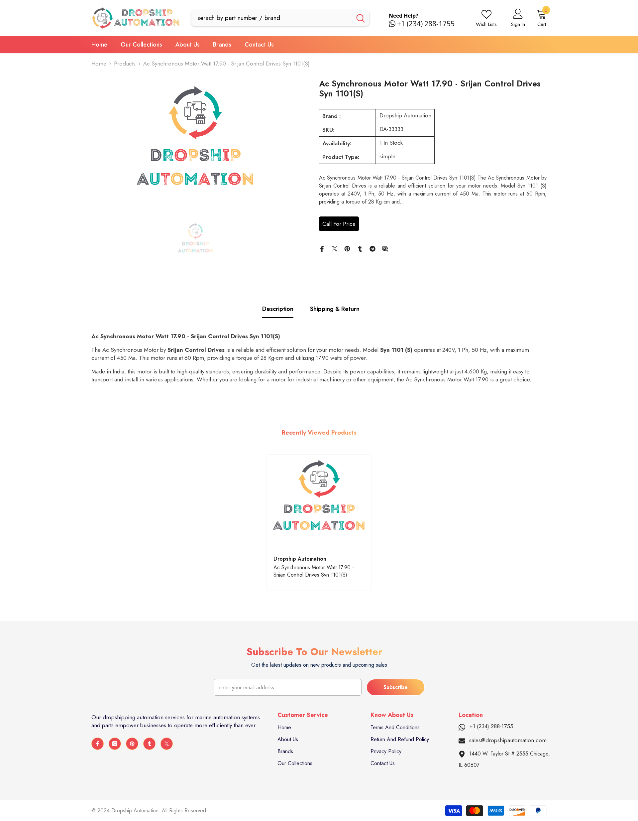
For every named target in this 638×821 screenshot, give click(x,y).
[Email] (385, 248)
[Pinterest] (347, 248)
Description (277, 309)
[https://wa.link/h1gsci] (393, 23)
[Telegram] (372, 248)
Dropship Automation (405, 115)
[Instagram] (115, 744)
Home (98, 64)
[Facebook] (322, 248)
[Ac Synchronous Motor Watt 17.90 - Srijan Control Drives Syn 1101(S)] (319, 502)
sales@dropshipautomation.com (508, 740)
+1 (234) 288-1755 (426, 23)
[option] (195, 144)
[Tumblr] (360, 248)
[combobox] (271, 18)
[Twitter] (335, 248)
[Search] (280, 18)
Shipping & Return (335, 309)
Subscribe (395, 687)
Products (125, 64)
